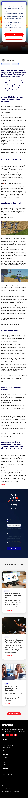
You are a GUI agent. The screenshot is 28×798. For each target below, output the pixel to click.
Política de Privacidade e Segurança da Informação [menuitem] (12, 783)
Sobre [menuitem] (4, 759)
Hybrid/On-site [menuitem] (6, 750)
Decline (14, 38)
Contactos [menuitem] (5, 764)
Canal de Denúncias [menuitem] (6, 788)
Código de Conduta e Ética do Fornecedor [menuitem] (10, 785)
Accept (14, 34)
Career (3, 484)
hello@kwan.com (5, 772)
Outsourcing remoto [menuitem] (7, 747)
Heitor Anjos (10, 60)
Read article (8, 610)
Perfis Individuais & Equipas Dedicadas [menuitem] (12, 743)
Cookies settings (14, 30)
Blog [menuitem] (4, 762)
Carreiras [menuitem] (5, 757)
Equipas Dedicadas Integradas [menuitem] (10, 745)
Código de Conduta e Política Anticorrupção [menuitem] (10, 791)
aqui (4, 183)
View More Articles (14, 713)
